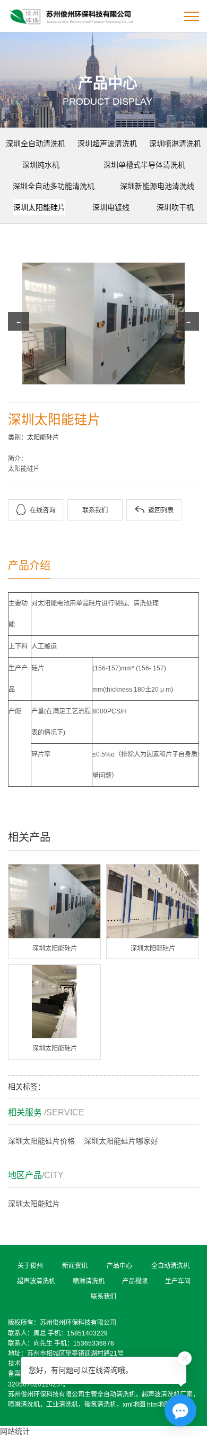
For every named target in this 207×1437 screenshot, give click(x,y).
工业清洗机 (62, 1404)
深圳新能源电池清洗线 (157, 186)
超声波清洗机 (36, 1281)
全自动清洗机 (170, 1266)
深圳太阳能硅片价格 (41, 1141)
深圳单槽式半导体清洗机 (144, 165)
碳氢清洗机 (100, 1404)
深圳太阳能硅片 (39, 207)
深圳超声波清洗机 (107, 143)
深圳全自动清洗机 (35, 143)
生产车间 (178, 1281)
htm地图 (158, 1404)
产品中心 (119, 1266)
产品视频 (135, 1281)
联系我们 (95, 510)
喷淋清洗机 (89, 1281)
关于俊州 (30, 1266)
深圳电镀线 (111, 207)
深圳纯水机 (40, 165)
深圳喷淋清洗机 (175, 143)
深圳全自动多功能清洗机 (53, 186)
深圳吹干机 (175, 207)
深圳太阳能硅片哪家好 (121, 1141)
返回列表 (154, 509)
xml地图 (134, 1404)
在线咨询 (35, 509)
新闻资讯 (75, 1266)
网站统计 (15, 1431)
